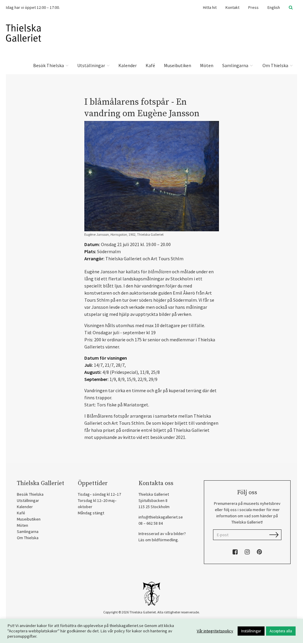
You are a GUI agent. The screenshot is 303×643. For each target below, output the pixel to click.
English (273, 7)
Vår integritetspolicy (215, 631)
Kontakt (232, 7)
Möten (206, 65)
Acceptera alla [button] (281, 631)
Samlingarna (235, 65)
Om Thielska (275, 65)
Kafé (150, 65)
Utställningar (91, 65)
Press (253, 7)
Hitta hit (210, 7)
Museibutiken (177, 65)
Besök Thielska (49, 65)
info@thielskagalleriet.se (160, 517)
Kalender (127, 65)
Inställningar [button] (251, 631)
